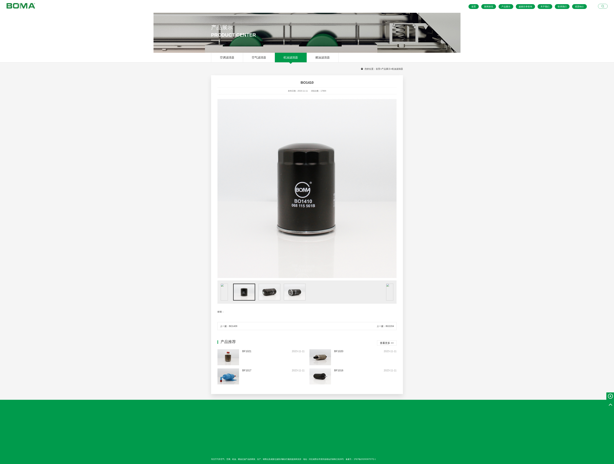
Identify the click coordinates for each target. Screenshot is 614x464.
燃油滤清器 (322, 57)
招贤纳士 (579, 6)
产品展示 (505, 6)
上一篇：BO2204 (385, 326)
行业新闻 (263, 451)
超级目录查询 (525, 6)
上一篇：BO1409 (228, 326)
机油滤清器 (290, 57)
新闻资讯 (488, 6)
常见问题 (263, 455)
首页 (473, 6)
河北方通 (228, 421)
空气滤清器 (259, 57)
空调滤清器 (227, 57)
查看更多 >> (387, 343)
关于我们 (544, 6)
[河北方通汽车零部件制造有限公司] (17, 5)
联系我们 (562, 6)
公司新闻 (263, 447)
